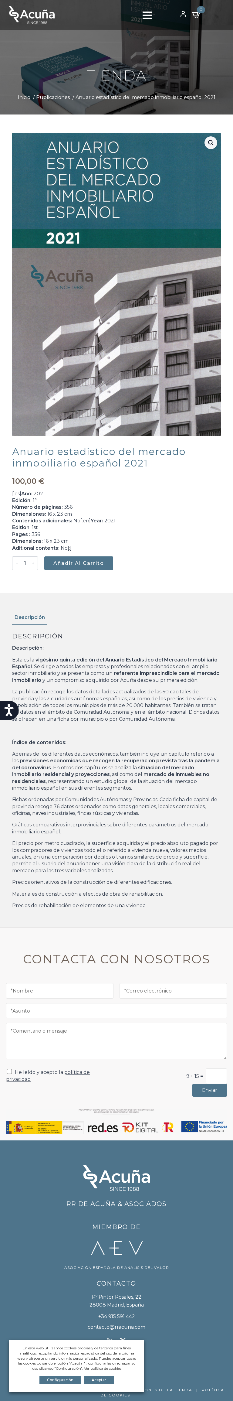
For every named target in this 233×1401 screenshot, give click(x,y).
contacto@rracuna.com (116, 1327)
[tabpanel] (116, 771)
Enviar (209, 1090)
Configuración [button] (60, 1380)
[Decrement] (17, 563)
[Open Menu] (147, 15)
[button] (210, 142)
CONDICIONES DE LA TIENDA (158, 1390)
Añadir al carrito (78, 563)
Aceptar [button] (99, 1380)
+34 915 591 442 (116, 1316)
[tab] (29, 617)
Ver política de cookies (102, 1368)
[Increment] (33, 563)
